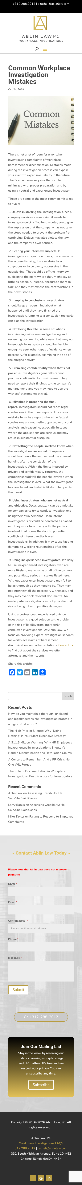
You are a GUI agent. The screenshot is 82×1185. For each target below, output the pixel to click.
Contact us (65, 645)
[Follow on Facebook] (33, 1178)
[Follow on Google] (41, 1178)
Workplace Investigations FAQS (41, 1143)
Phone (13, 939)
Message (15, 957)
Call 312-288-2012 (41, 1016)
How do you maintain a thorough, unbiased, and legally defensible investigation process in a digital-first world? (40, 719)
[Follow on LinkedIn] (49, 1178)
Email (12, 902)
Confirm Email (18, 920)
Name (12, 883)
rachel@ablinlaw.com (54, 4)
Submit (18, 990)
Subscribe (41, 1084)
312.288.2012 (25, 4)
